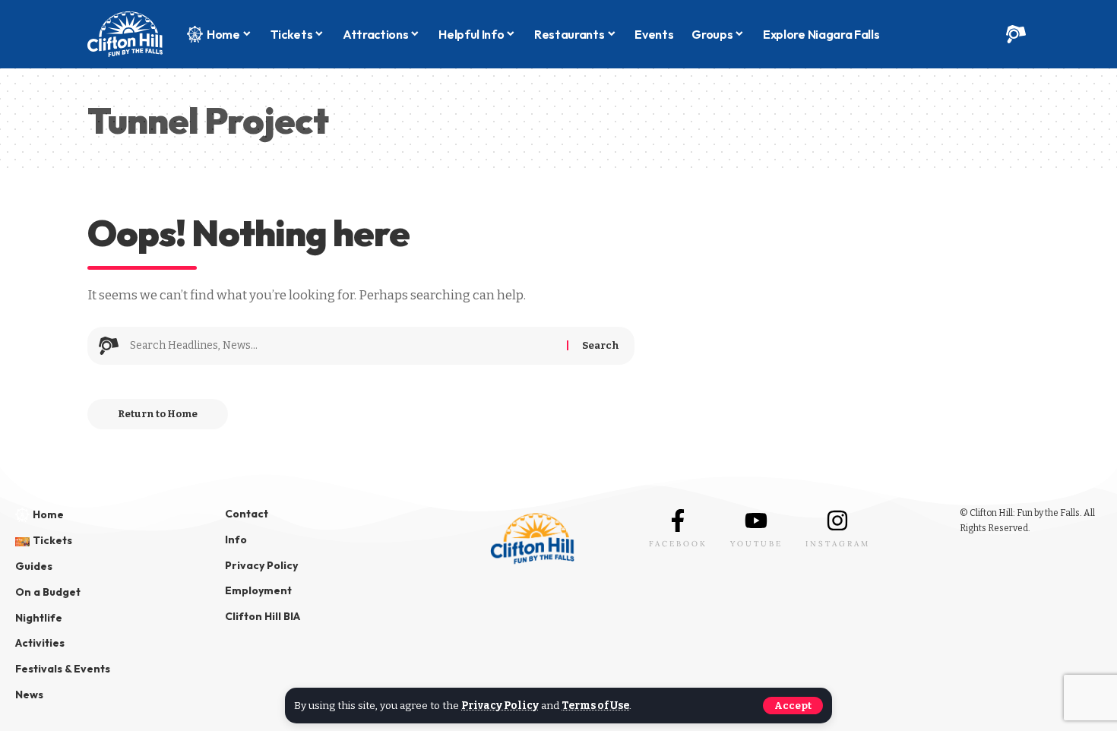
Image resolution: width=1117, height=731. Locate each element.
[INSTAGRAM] (837, 520)
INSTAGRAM (837, 544)
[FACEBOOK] (677, 520)
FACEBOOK (678, 544)
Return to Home (158, 413)
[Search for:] (343, 346)
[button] (793, 705)
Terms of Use (595, 705)
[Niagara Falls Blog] (125, 34)
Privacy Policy (500, 705)
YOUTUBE (756, 544)
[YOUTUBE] (756, 520)
